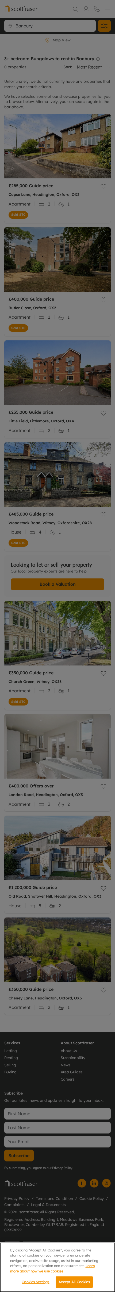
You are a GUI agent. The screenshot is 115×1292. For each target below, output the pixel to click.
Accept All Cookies (74, 1282)
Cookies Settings (35, 1282)
